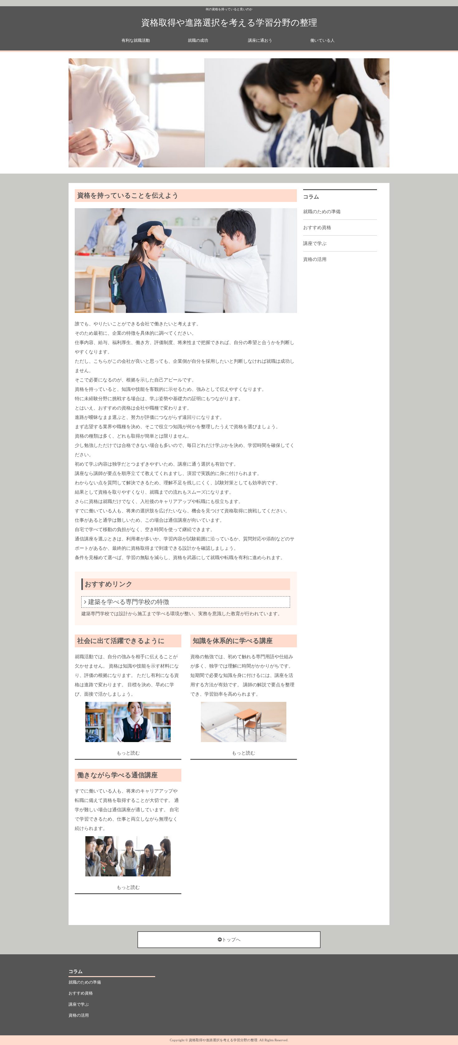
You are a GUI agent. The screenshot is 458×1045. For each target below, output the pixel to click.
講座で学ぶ (315, 243)
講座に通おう (260, 40)
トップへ (231, 939)
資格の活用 (315, 259)
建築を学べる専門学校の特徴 (128, 602)
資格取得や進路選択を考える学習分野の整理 (229, 22)
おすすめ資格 (317, 227)
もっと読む (128, 752)
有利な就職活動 (136, 40)
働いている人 (322, 40)
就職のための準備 (322, 211)
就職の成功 (198, 40)
